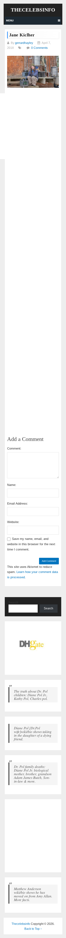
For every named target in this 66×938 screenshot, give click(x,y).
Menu (10, 20)
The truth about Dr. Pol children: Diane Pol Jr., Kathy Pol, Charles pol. (31, 695)
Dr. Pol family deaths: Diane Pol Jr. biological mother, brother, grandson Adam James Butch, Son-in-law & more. (33, 773)
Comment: (14, 448)
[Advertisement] (33, 126)
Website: (13, 522)
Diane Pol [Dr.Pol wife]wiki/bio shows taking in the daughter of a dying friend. (33, 733)
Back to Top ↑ (33, 928)
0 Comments (39, 47)
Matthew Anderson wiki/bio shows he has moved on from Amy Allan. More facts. (33, 894)
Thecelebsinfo (33, 9)
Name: (11, 485)
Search (13, 602)
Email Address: (17, 503)
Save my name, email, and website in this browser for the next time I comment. (31, 544)
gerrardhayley (24, 42)
